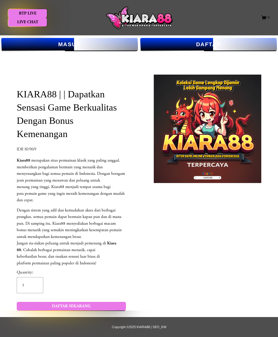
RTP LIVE (27, 13)
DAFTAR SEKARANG (71, 306)
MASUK (69, 44)
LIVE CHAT (27, 22)
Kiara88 (23, 160)
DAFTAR (208, 44)
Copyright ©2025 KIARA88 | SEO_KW (139, 327)
